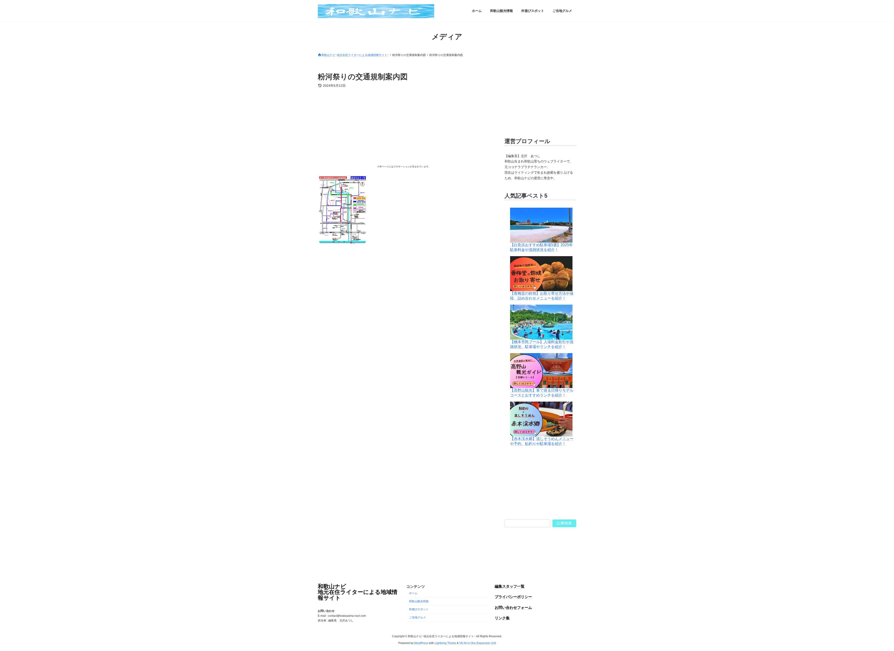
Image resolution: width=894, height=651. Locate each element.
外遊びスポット (419, 609)
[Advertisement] (404, 128)
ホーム (413, 593)
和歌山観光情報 (419, 601)
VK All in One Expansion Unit (477, 642)
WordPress (421, 642)
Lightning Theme (445, 642)
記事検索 (564, 523)
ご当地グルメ (417, 617)
